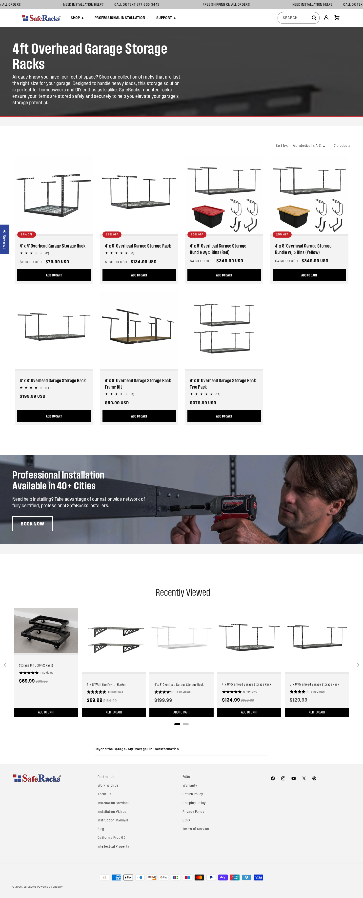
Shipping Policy (194, 803)
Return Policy (192, 794)
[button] (77, 17)
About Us (105, 794)
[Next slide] (358, 665)
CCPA (186, 820)
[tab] (177, 724)
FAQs (186, 777)
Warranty (189, 785)
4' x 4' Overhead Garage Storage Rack (53, 245)
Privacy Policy (193, 812)
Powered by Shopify (50, 886)
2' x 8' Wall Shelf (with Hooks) (106, 684)
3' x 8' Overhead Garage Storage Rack (314, 684)
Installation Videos (112, 812)
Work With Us (108, 785)
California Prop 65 (112, 837)
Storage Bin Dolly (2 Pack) (36, 665)
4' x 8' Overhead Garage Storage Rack (53, 380)
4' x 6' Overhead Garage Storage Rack (138, 245)
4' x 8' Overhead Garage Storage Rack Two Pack (223, 383)
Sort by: (282, 145)
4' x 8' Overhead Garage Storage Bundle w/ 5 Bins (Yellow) (303, 249)
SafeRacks (30, 886)
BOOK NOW (32, 523)
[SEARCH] (313, 17)
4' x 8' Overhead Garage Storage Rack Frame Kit (138, 383)
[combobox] (298, 17)
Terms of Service (195, 829)
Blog (101, 829)
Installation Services (114, 803)
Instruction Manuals (113, 820)
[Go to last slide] (5, 665)
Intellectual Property (114, 846)
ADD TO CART (54, 275)
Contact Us (106, 777)
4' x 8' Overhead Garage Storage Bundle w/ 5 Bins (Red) (218, 249)
